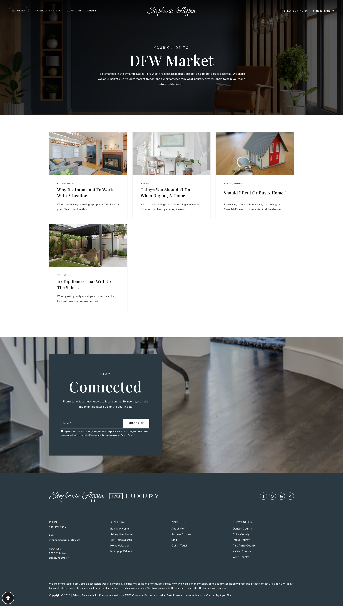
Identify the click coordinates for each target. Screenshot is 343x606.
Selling (71, 183)
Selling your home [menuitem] (121, 534)
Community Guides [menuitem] (82, 10)
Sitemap (103, 595)
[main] (171, 236)
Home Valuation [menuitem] (120, 545)
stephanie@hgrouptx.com (64, 539)
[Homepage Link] (171, 10)
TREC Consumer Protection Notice (145, 595)
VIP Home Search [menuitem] (121, 539)
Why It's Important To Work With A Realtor (85, 193)
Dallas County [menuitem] (241, 539)
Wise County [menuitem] (241, 556)
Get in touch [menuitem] (180, 545)
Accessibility (116, 595)
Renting (238, 183)
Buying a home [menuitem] (119, 528)
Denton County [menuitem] (242, 528)
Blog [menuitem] (174, 539)
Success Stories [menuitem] (181, 534)
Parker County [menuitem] (242, 551)
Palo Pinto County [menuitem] (244, 545)
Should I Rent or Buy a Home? (255, 193)
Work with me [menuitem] (46, 10)
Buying (61, 183)
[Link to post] (88, 153)
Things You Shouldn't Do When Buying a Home (165, 193)
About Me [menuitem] (178, 528)
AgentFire (225, 595)
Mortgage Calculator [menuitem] (123, 551)
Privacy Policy (127, 435)
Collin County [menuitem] (241, 534)
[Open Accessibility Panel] (8, 598)
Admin (93, 595)
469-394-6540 (296, 10)
